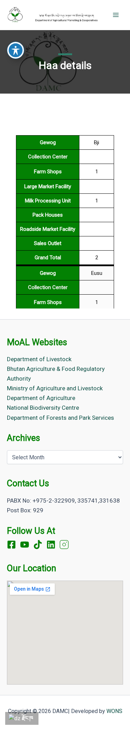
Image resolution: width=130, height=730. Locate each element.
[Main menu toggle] (116, 15)
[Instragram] (64, 544)
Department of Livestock (39, 359)
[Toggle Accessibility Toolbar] (15, 50)
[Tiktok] (37, 544)
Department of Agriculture (41, 397)
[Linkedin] (50, 544)
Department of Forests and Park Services (60, 417)
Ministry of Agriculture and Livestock (55, 388)
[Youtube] (24, 544)
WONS (114, 711)
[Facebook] (11, 544)
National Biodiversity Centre (43, 407)
